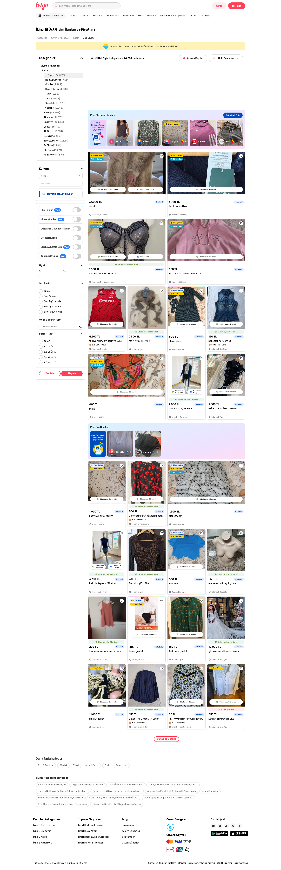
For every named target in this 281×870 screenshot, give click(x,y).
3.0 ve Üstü (50, 346)
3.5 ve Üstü (50, 352)
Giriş (219, 5)
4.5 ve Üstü (50, 362)
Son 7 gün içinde (52, 306)
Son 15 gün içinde (53, 311)
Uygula (72, 373)
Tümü (47, 291)
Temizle (49, 373)
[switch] (77, 209)
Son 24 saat (50, 296)
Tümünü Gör (233, 115)
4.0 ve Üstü (50, 357)
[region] (166, 133)
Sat (239, 5)
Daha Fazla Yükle (166, 739)
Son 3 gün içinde (52, 301)
